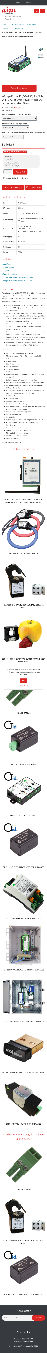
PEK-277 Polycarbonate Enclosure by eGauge (23, 1021)
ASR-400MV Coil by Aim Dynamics (23, 554)
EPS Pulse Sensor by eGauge (23, 764)
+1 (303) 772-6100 (26, 1339)
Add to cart (20, 172)
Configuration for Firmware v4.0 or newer (17, 281)
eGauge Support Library (11, 274)
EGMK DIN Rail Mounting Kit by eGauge (23, 1124)
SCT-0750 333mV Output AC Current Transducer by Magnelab (23, 660)
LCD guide (6, 271)
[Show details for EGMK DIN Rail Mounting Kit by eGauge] (23, 1099)
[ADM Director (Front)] (23, 475)
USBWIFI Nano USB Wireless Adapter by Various (23, 1073)
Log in (18, 3)
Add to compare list (15, 187)
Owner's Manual (8, 267)
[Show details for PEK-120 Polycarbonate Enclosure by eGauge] (23, 945)
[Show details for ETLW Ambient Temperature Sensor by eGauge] (23, 842)
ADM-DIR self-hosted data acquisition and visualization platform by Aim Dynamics (23, 500)
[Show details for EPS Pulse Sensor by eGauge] (23, 739)
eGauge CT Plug (23, 713)
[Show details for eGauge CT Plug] (23, 1164)
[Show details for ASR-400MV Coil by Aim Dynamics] (23, 529)
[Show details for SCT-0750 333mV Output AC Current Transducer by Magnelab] (23, 634)
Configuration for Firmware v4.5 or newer (17, 277)
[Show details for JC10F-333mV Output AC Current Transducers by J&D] (23, 580)
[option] (41, 48)
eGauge (17, 107)
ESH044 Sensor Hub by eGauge (23, 816)
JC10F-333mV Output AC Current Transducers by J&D (23, 606)
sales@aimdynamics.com (23, 1341)
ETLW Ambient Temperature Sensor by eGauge (23, 867)
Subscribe (38, 1318)
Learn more (23, 686)
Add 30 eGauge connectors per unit (16, 114)
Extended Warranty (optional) (14, 123)
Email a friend (35, 187)
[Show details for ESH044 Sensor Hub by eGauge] (23, 791)
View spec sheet (19, 88)
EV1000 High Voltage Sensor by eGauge (23, 918)
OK (23, 681)
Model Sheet (6, 264)
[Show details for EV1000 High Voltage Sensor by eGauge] (23, 894)
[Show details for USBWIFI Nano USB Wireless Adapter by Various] (23, 1048)
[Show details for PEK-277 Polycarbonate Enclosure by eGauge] (23, 996)
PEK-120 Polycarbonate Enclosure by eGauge (23, 970)
